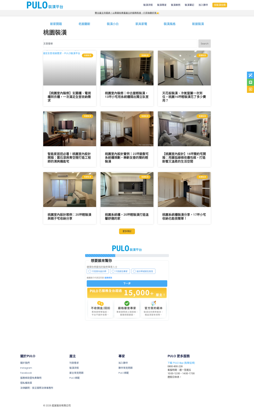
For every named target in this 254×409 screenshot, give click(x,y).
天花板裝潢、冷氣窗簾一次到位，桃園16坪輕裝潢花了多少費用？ (184, 96)
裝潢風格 (170, 24)
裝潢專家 (162, 5)
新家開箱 (56, 24)
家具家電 (141, 24)
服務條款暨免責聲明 (30, 378)
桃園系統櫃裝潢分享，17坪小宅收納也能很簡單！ (184, 216)
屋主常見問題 (76, 373)
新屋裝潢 (198, 24)
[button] (127, 231)
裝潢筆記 (189, 5)
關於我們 (25, 363)
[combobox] (120, 43)
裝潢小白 (113, 24)
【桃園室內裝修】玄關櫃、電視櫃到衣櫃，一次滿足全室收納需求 (69, 96)
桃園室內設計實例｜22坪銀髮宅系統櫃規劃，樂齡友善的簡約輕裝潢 (127, 157)
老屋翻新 (84, 24)
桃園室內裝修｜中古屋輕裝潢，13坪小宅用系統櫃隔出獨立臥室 (127, 95)
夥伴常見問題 (125, 368)
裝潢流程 (148, 5)
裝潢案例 (175, 5)
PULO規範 (74, 378)
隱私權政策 (26, 383)
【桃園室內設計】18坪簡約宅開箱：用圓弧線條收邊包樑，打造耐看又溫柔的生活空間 (184, 157)
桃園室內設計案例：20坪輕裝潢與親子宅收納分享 (69, 216)
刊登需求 (74, 363)
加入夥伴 (203, 5)
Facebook (26, 373)
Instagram (26, 368)
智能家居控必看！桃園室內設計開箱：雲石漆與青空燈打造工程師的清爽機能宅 (69, 157)
